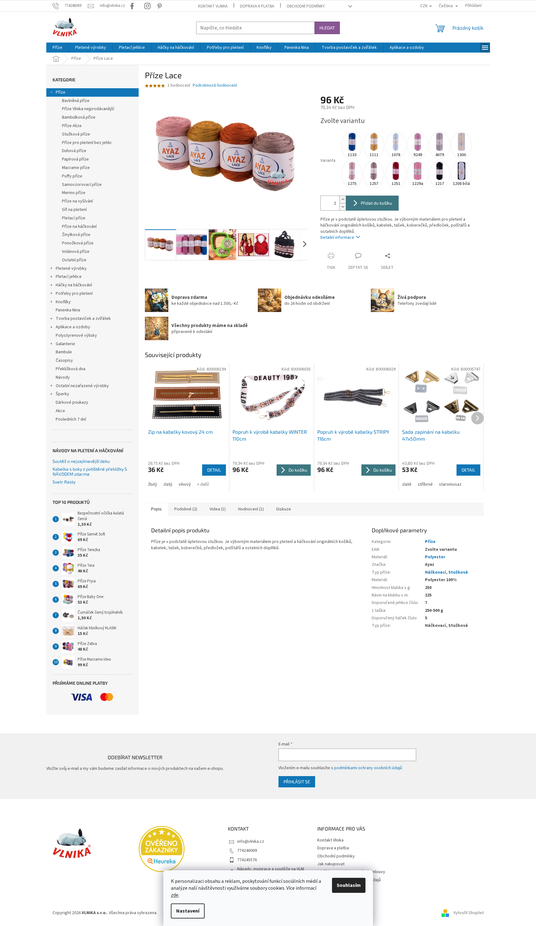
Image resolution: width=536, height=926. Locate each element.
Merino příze (73, 193)
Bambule (64, 352)
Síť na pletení (74, 210)
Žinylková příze (76, 235)
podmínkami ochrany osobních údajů (368, 768)
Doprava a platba (257, 6)
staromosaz (450, 484)
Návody (63, 377)
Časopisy (64, 360)
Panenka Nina (68, 310)
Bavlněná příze (75, 101)
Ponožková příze (78, 243)
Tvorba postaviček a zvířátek (83, 318)
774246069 (247, 850)
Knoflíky (63, 302)
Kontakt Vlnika (212, 6)
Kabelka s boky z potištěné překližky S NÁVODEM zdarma (90, 471)
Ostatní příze (74, 260)
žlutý (152, 484)
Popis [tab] (156, 509)
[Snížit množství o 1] (342, 206)
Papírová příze (75, 159)
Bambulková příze (78, 117)
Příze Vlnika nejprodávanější (88, 109)
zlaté (406, 484)
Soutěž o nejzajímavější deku (81, 461)
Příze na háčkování (79, 226)
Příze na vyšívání (77, 201)
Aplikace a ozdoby (73, 327)
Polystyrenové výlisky (76, 335)
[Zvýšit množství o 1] (342, 199)
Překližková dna (70, 369)
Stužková (458, 572)
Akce (60, 411)
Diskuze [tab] (283, 509)
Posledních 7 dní (71, 419)
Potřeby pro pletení (74, 293)
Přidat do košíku (376, 203)
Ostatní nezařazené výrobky (82, 386)
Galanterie (65, 344)
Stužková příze (76, 134)
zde (174, 895)
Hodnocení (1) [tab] (251, 509)
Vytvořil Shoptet (468, 913)
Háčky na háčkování (74, 285)
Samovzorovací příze (82, 185)
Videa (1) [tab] (218, 509)
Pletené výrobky (71, 268)
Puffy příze (72, 176)
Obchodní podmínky (306, 6)
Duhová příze (74, 151)
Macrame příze (76, 168)
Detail (214, 470)
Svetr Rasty (64, 481)
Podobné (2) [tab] (185, 509)
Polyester (435, 557)
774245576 (247, 860)
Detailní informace (337, 237)
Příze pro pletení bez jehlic (87, 143)
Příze (60, 92)
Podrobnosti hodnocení (215, 86)
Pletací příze (73, 218)
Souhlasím (349, 885)
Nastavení (187, 911)
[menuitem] (57, 48)
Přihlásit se (296, 781)
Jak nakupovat (331, 864)
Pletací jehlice (69, 277)
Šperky (62, 394)
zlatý (167, 484)
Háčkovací (435, 572)
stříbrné (425, 484)
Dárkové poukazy (72, 402)
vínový (185, 484)
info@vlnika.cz (250, 841)
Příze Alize (72, 126)
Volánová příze (75, 251)
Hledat (327, 27)
